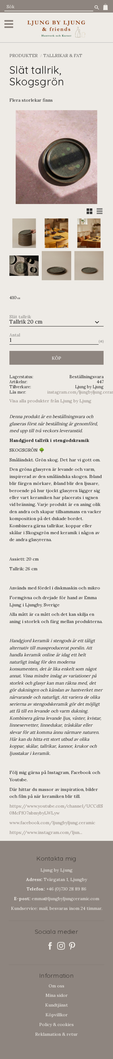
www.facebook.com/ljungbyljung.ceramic (52, 822)
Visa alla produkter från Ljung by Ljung (50, 401)
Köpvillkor (57, 1015)
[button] (9, 24)
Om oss (56, 986)
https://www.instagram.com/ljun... (45, 832)
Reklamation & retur (56, 1034)
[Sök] (96, 7)
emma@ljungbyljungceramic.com (56, 898)
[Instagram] (61, 945)
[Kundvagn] (104, 7)
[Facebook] (50, 945)
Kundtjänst (56, 1005)
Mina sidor (57, 995)
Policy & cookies (56, 1024)
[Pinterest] (72, 945)
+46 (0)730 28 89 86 (56, 889)
